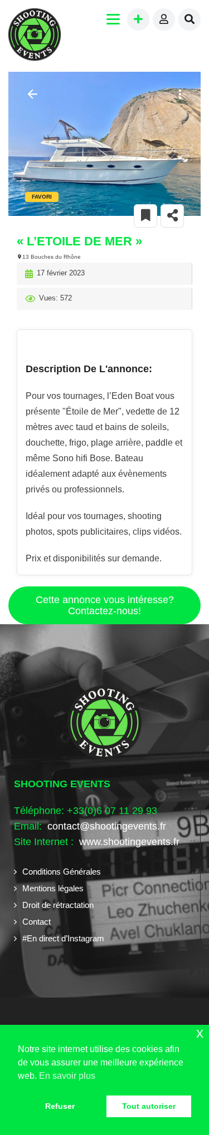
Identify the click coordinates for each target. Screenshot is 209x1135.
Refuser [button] (60, 1106)
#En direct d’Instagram (63, 938)
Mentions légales (53, 888)
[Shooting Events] (34, 35)
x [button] (199, 1033)
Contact (36, 921)
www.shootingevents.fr (127, 841)
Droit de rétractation (58, 905)
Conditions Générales (61, 871)
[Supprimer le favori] (145, 216)
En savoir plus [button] (67, 1075)
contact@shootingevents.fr (106, 826)
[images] (104, 144)
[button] (178, 94)
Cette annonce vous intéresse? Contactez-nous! (105, 605)
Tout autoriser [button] (149, 1106)
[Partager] (172, 216)
